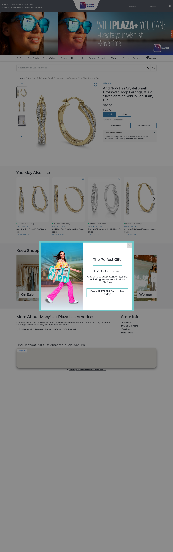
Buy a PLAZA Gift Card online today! (107, 292)
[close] (129, 245)
